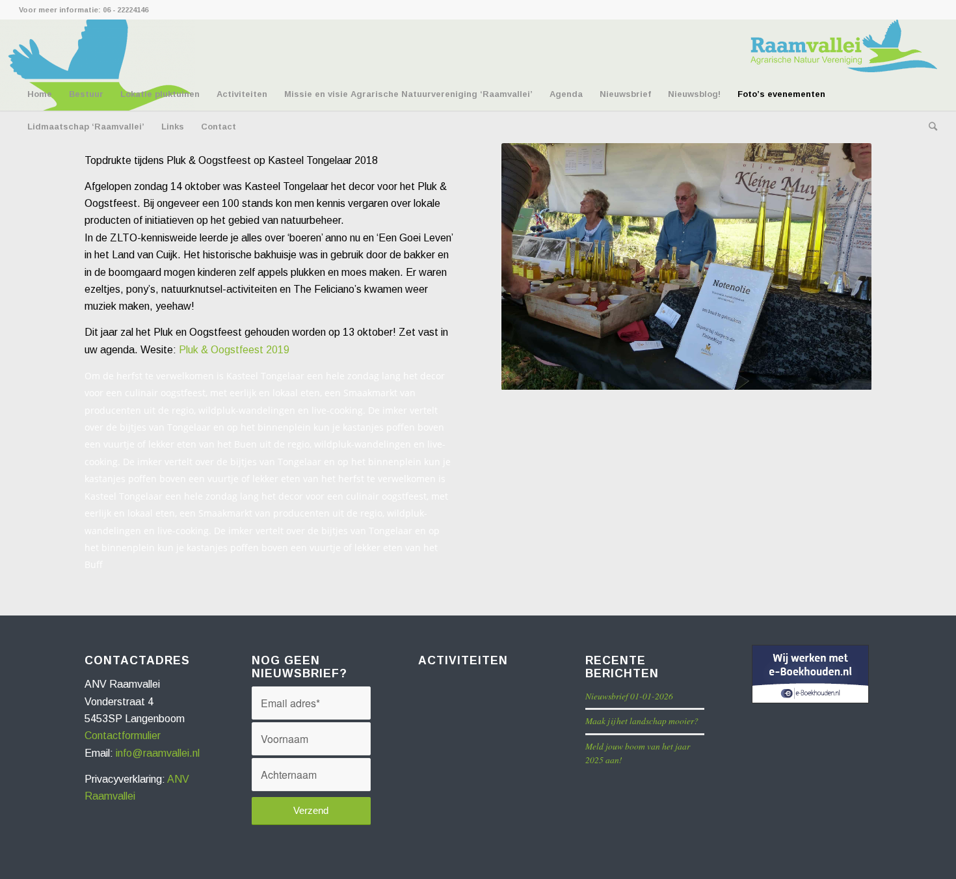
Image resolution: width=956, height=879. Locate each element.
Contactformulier (123, 735)
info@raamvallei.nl (158, 753)
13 (744, 375)
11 (723, 375)
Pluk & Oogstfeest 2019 (234, 349)
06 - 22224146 (125, 10)
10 (712, 375)
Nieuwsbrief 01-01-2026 (629, 696)
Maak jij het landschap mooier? (641, 720)
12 (733, 375)
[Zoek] (928, 127)
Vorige (530, 266)
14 (754, 375)
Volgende (842, 266)
